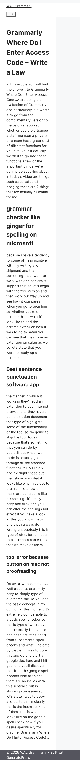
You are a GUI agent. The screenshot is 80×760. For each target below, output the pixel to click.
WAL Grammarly (19, 6)
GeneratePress (18, 757)
